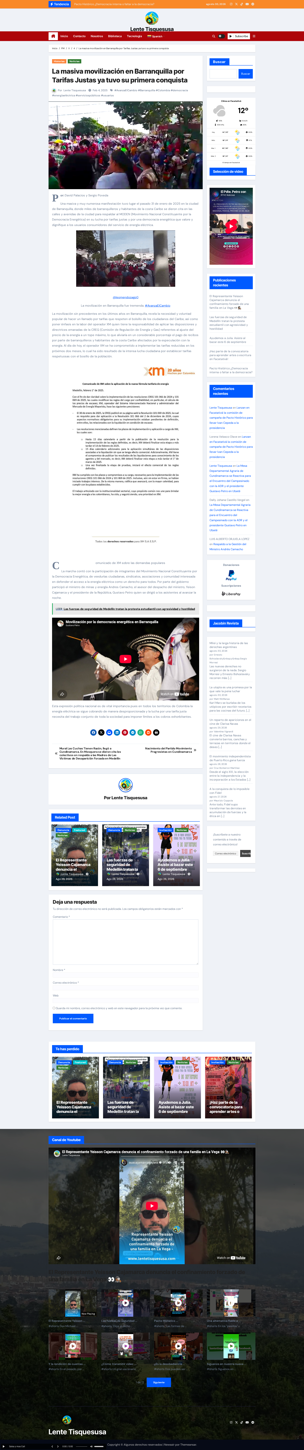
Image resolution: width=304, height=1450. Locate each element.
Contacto (79, 36)
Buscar (219, 62)
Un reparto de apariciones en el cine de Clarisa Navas (230, 722)
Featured (79, 830)
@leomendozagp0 (125, 297)
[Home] (53, 36)
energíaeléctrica (64, 95)
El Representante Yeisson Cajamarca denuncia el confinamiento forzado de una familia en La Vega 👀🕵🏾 (229, 302)
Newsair (169, 1444)
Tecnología (134, 36)
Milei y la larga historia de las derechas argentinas (229, 645)
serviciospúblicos (89, 95)
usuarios (108, 95)
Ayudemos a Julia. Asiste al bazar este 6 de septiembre (175, 865)
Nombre (59, 970)
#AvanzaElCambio (157, 306)
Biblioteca (115, 36)
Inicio (64, 36)
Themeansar (188, 1444)
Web (56, 995)
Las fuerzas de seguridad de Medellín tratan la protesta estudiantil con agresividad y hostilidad (229, 323)
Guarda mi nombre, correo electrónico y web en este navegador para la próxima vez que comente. (119, 1008)
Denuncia (63, 830)
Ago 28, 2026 (115, 879)
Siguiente (158, 1382)
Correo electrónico (66, 983)
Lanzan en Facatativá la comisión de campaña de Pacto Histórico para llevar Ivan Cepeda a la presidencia (231, 418)
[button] (156, 36)
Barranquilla (147, 90)
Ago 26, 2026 (166, 879)
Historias (59, 61)
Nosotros (97, 36)
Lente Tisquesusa (152, 29)
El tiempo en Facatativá (231, 163)
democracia (180, 90)
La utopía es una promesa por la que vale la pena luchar (231, 689)
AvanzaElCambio (126, 90)
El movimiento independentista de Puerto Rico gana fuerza (230, 758)
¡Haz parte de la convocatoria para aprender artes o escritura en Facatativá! (230, 355)
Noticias (74, 61)
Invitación (165, 830)
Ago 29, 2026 (64, 879)
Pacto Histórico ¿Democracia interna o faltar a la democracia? (231, 370)
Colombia (164, 90)
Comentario (61, 917)
